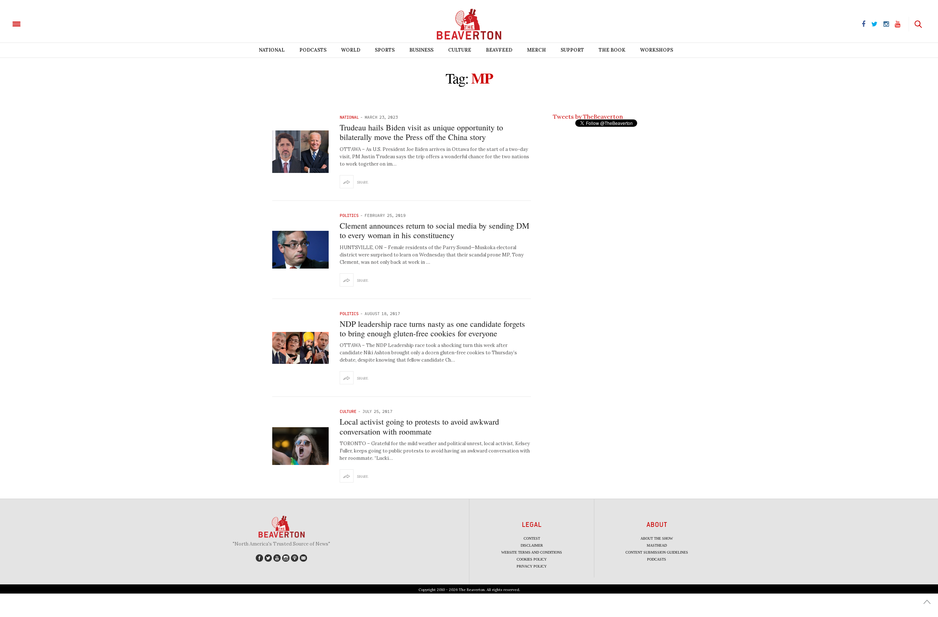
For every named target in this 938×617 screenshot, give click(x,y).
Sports (385, 50)
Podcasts (312, 50)
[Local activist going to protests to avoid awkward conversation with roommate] (300, 446)
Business (421, 50)
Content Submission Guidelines (656, 552)
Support (572, 50)
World (350, 50)
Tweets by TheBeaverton (588, 116)
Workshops (656, 50)
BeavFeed (499, 50)
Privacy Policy (532, 566)
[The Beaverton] (41, 23)
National (272, 50)
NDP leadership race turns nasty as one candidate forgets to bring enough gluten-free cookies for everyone (432, 328)
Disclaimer (532, 545)
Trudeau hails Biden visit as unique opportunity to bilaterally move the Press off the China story (421, 132)
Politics (349, 215)
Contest (532, 538)
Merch (536, 50)
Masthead (657, 545)
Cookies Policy (532, 559)
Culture (459, 50)
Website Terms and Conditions (531, 552)
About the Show (656, 538)
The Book (612, 50)
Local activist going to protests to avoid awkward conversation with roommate (419, 426)
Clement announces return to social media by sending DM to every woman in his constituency (434, 230)
